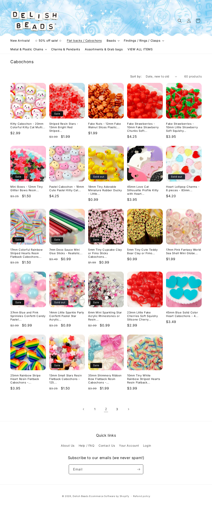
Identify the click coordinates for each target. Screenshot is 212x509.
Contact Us (107, 445)
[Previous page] (83, 409)
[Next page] (128, 409)
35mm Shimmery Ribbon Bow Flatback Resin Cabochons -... (105, 379)
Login (147, 445)
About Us (68, 445)
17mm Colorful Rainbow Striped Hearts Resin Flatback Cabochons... (26, 253)
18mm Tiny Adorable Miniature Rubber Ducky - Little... (105, 190)
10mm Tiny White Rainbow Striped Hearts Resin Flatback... (143, 379)
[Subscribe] (138, 469)
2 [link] (106, 409)
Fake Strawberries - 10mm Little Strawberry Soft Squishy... (182, 127)
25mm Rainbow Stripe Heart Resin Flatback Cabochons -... (25, 379)
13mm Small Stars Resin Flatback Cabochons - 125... (65, 379)
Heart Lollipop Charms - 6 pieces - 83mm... (183, 188)
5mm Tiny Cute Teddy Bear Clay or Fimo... (142, 251)
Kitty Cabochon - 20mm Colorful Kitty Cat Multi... (27, 125)
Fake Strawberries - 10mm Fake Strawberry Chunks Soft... (143, 127)
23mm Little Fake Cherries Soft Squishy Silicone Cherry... (142, 316)
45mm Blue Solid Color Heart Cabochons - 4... (182, 314)
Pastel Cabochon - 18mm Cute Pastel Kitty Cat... (66, 188)
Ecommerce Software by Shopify (109, 496)
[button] (112, 40)
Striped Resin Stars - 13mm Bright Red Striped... (63, 127)
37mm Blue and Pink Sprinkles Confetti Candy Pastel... (27, 316)
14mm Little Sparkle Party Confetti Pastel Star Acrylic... (66, 316)
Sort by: (136, 76)
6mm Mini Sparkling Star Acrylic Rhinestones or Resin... (105, 316)
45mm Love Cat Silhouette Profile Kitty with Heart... (142, 190)
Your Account (129, 445)
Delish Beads (80, 496)
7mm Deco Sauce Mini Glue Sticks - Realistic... (66, 251)
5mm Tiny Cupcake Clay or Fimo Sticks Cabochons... (105, 253)
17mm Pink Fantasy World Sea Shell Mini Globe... (183, 251)
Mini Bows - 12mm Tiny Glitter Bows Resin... (26, 188)
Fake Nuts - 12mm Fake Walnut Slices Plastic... (104, 125)
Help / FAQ (87, 445)
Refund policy (141, 496)
